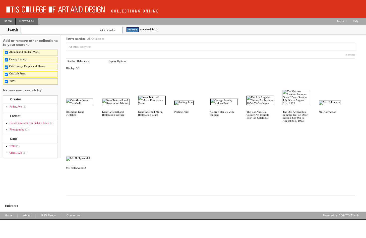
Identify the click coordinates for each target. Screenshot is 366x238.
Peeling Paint (181, 111)
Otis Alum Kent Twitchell (75, 113)
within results (107, 30)
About (27, 215)
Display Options (117, 61)
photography (16, 129)
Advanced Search (149, 29)
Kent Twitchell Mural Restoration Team (150, 113)
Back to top (11, 205)
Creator (15, 99)
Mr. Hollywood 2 (76, 167)
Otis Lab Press (17, 73)
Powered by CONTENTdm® (341, 215)
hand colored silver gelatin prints (29, 122)
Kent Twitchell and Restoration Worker (113, 113)
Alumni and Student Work (24, 51)
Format (15, 116)
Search (12, 29)
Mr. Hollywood (327, 111)
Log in (340, 21)
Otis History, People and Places (27, 66)
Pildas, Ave (15, 106)
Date (13, 139)
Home (8, 215)
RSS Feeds (48, 215)
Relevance (83, 61)
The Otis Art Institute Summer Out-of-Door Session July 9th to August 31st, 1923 (295, 116)
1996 (12, 146)
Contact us (73, 215)
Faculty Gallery (18, 59)
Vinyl (12, 80)
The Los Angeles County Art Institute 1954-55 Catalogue (257, 114)
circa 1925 (15, 152)
